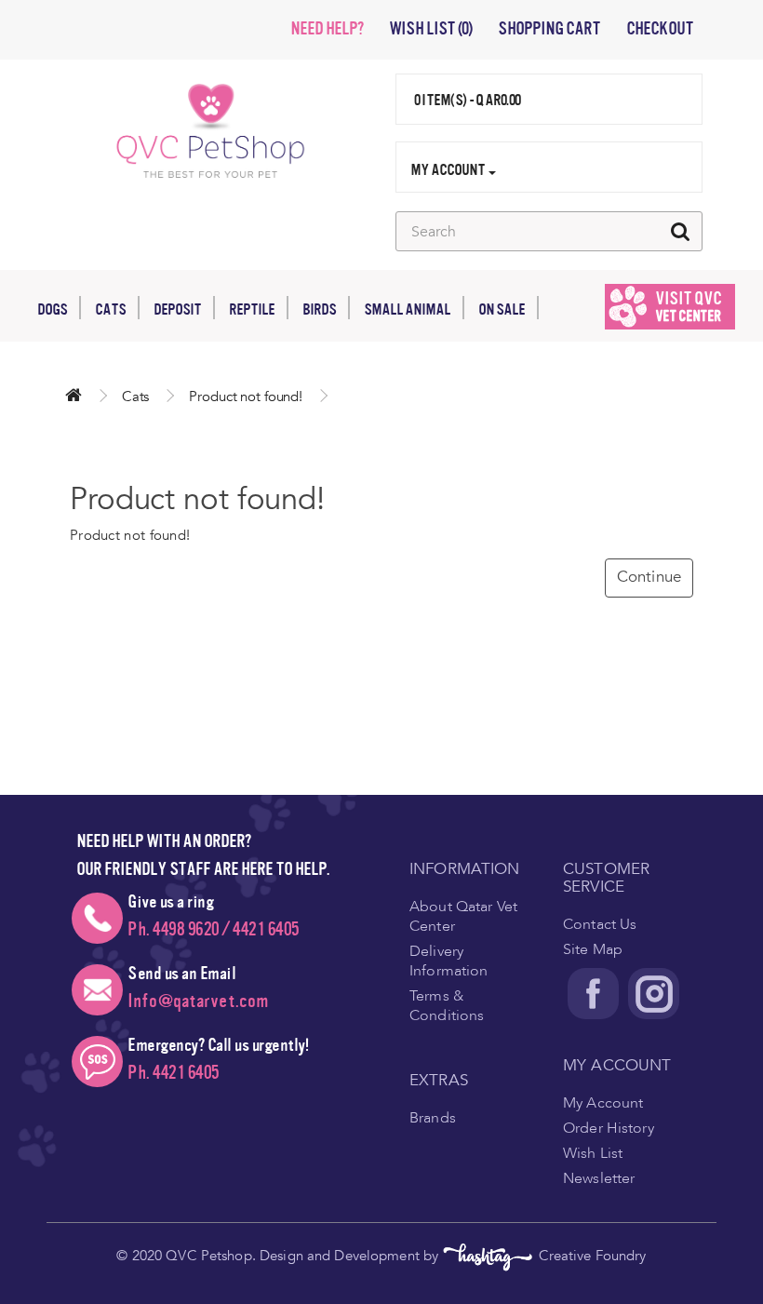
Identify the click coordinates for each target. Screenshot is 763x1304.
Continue (649, 576)
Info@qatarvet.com (198, 1001)
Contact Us (599, 924)
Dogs (52, 309)
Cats (110, 309)
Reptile (251, 309)
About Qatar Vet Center (463, 916)
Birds (319, 309)
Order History (608, 1128)
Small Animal (407, 309)
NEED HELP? (326, 29)
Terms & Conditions (446, 1006)
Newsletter (599, 1178)
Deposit (177, 309)
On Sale (501, 309)
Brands (432, 1118)
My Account (603, 1103)
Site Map (592, 949)
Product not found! (245, 396)
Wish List (592, 1153)
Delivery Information (448, 961)
